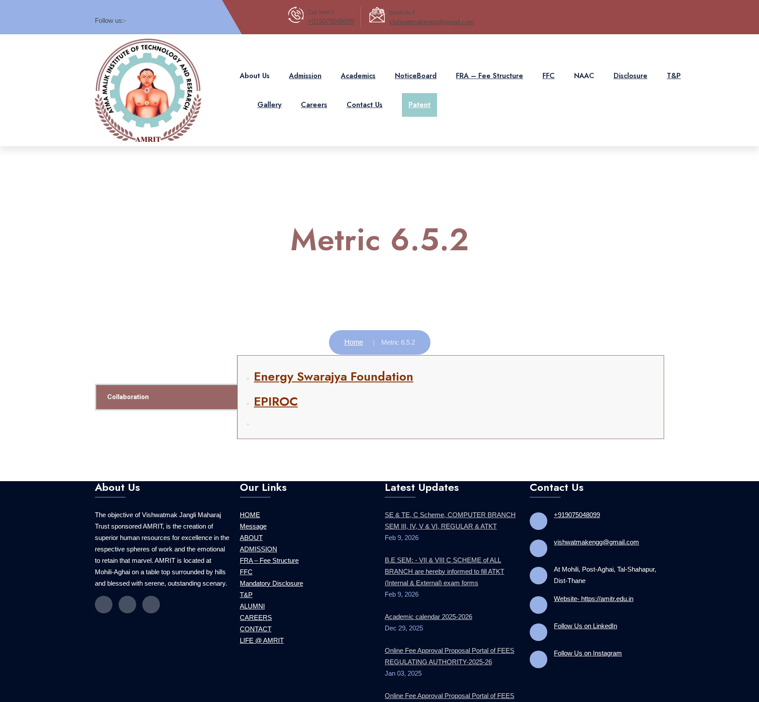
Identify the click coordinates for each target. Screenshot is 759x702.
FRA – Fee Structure (489, 71)
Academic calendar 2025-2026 (428, 608)
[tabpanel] (451, 388)
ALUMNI (252, 597)
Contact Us (365, 100)
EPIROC (276, 393)
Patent (419, 100)
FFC (548, 71)
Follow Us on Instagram (588, 644)
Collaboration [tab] (128, 388)
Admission (305, 71)
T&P (674, 71)
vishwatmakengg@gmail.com (431, 21)
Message (253, 517)
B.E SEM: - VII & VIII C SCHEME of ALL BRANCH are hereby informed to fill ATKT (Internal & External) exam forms (444, 562)
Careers (314, 100)
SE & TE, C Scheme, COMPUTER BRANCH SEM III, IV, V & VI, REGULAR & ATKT (450, 511)
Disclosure (630, 71)
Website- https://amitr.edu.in (593, 590)
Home (353, 333)
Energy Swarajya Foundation (333, 368)
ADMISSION (258, 540)
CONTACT (255, 620)
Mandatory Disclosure (271, 574)
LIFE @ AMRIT (262, 631)
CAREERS (256, 608)
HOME (250, 506)
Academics (358, 71)
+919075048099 (331, 21)
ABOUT (251, 529)
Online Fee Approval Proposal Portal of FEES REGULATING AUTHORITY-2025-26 (449, 647)
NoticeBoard (416, 71)
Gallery (269, 100)
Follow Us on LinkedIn (585, 617)
